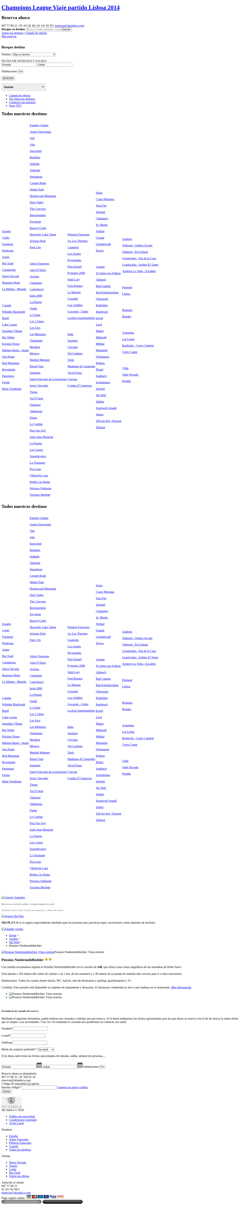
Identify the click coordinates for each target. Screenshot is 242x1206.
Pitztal (99, 369)
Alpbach (101, 279)
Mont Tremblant (11, 388)
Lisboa (126, 293)
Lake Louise (9, 324)
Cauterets (73, 247)
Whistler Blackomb (13, 311)
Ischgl (99, 318)
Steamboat (36, 176)
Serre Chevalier (39, 385)
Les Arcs (35, 327)
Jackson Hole (38, 241)
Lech (99, 324)
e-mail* (6, 1035)
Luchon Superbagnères (81, 318)
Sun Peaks (8, 356)
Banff (5, 318)
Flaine (33, 417)
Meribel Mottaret (40, 360)
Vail (32, 138)
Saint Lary (73, 279)
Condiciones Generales (23, 1119)
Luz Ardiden (75, 305)
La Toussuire (37, 462)
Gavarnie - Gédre (77, 311)
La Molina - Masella (14, 289)
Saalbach (101, 376)
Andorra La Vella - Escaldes (139, 271)
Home (12, 935)
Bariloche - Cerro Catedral (138, 345)
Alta (32, 144)
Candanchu (9, 269)
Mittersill (101, 337)
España (6, 231)
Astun (5, 257)
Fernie (6, 382)
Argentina (128, 332)
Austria (8, 87)
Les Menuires (38, 334)
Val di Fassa (74, 372)
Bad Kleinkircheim (107, 292)
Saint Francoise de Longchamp (48, 379)
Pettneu (100, 363)
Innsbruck (102, 311)
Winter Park (37, 189)
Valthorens (36, 411)
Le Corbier (36, 424)
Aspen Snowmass (40, 131)
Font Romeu (74, 285)
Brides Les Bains (40, 482)
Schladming (103, 382)
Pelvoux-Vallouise (40, 488)
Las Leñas (128, 339)
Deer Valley (37, 202)
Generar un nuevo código (72, 1087)
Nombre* (7, 1028)
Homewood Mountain (43, 196)
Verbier (100, 231)
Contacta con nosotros (22, 102)
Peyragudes (74, 260)
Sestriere (72, 340)
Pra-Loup (35, 469)
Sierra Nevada (10, 276)
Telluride (35, 170)
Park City (35, 247)
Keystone (35, 221)
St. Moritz (102, 224)
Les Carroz (36, 449)
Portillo (126, 381)
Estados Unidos (39, 125)
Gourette (72, 298)
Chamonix (36, 282)
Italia (70, 334)
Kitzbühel (102, 305)
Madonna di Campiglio (81, 366)
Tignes (34, 392)
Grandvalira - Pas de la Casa (139, 258)
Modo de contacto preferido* (19, 1049)
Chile (125, 368)
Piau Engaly (74, 266)
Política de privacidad (22, 1116)
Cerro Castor (129, 352)
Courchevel (36, 289)
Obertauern (102, 356)
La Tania (35, 315)
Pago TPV (15, 105)
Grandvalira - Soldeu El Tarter (140, 264)
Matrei (100, 331)
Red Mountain (10, 363)
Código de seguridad (14, 1083)
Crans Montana (105, 199)
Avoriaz (34, 276)
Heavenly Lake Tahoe (43, 234)
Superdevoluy (38, 456)
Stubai (99, 414)
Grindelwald (103, 244)
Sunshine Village (12, 331)
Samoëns (35, 372)
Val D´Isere (36, 398)
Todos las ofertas (19, 1176)
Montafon (102, 350)
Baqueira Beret (11, 282)
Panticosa (7, 250)
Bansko (126, 316)
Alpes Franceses (39, 263)
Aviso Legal (16, 1123)
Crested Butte (38, 183)
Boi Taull (7, 263)
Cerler (5, 237)
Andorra (127, 239)
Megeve (34, 353)
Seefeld (100, 388)
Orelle (33, 308)
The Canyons (38, 208)
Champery (102, 218)
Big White (8, 337)
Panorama (8, 376)
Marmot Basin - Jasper (15, 350)
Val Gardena (74, 353)
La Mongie (74, 292)
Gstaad (100, 237)
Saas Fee (101, 205)
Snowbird (35, 151)
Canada (6, 305)
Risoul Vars (36, 366)
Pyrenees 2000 (76, 273)
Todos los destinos (12, 33)
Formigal (7, 244)
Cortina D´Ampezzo (79, 385)
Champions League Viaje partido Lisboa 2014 (61, 7)
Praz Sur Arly (38, 430)
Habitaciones (9, 71)
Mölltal (100, 343)
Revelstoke (8, 369)
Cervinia (72, 347)
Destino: (7, 54)
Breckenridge (38, 215)
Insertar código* (11, 1087)
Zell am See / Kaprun (108, 421)
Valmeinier (36, 340)
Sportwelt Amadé (106, 408)
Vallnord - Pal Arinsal (135, 251)
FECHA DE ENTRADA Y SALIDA (24, 61)
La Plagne (36, 302)
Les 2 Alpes (37, 321)
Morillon (35, 347)
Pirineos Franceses (78, 234)
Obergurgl (102, 299)
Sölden (100, 401)
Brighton (35, 157)
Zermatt (100, 212)
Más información (181, 987)
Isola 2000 (36, 295)
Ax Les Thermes (77, 241)
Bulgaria (127, 310)
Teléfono (7, 1042)
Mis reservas (9, 36)
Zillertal (100, 427)
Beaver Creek (38, 228)
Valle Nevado (130, 374)
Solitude (35, 163)
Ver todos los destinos (22, 98)
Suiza (99, 192)
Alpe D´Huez (38, 270)
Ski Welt (101, 395)
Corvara (72, 379)
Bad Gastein (103, 286)
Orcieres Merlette (40, 494)
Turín (70, 360)
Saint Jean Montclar (41, 437)
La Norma (36, 443)
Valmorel (35, 404)
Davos (100, 250)
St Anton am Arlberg (108, 273)
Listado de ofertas (36, 33)
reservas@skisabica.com (69, 25)
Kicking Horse (11, 343)
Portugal (127, 287)
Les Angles (74, 253)
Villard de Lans (39, 475)
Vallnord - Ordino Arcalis (137, 245)
